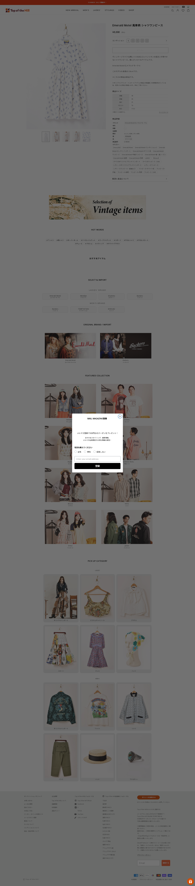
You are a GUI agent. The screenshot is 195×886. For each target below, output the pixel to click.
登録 (97, 465)
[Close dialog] (120, 416)
